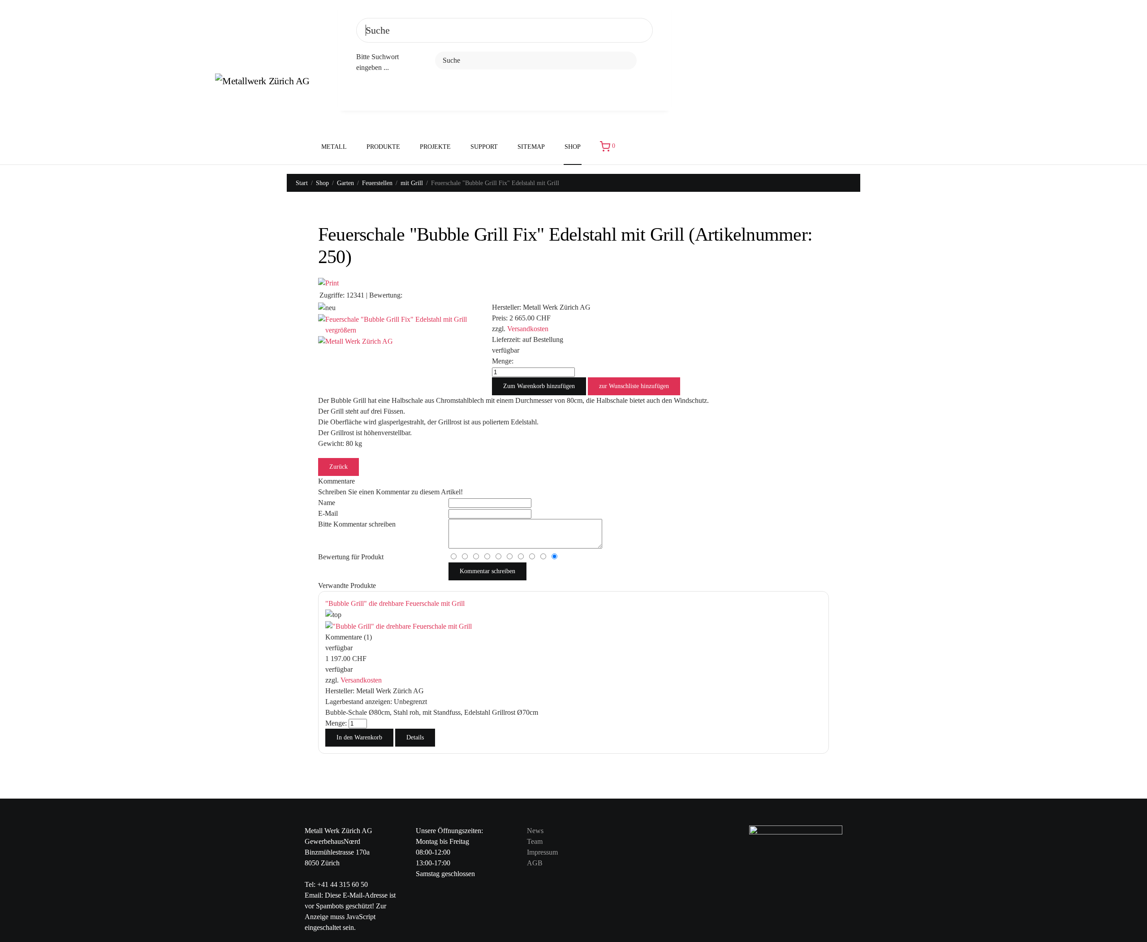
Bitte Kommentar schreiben (357, 524)
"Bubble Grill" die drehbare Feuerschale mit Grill (395, 603)
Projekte (435, 146)
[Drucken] (328, 282)
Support (484, 146)
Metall (334, 146)
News (535, 830)
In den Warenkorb (359, 737)
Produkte (383, 146)
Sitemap (531, 146)
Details (415, 737)
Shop (573, 146)
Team (535, 841)
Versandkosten (527, 329)
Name (326, 502)
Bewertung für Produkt (351, 557)
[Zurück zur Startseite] (267, 82)
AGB (535, 863)
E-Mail (328, 513)
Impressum (542, 852)
